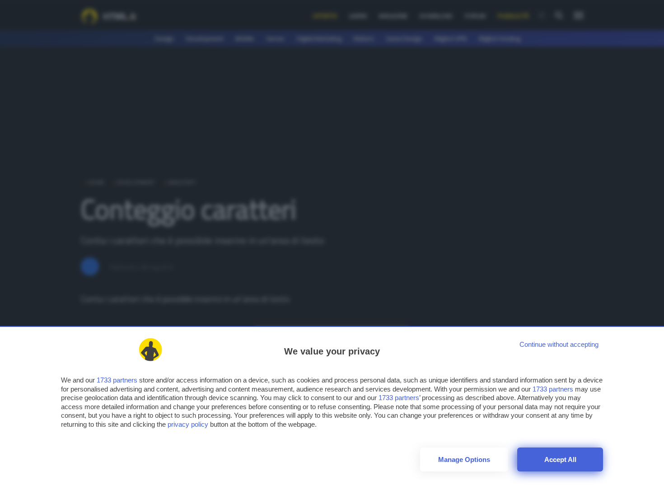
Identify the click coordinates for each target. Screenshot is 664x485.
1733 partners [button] (117, 380)
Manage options (464, 459)
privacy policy (188, 424)
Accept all (560, 459)
